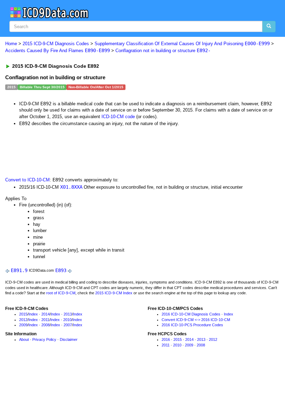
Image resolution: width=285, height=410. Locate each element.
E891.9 (19, 270)
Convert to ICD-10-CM (27, 179)
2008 (45, 325)
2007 (68, 325)
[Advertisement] (129, 151)
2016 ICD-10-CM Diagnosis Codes (191, 314)
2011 (45, 320)
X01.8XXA (71, 187)
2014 (45, 314)
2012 (23, 320)
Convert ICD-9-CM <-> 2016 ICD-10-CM (196, 320)
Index (33, 314)
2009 (23, 325)
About (24, 339)
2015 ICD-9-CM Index (113, 293)
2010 (67, 320)
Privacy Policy (44, 339)
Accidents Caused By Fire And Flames (57, 50)
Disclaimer (69, 339)
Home (11, 43)
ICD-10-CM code (118, 116)
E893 (60, 270)
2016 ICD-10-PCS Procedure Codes (192, 325)
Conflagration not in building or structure (163, 50)
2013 (68, 314)
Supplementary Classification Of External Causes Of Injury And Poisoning (182, 43)
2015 (23, 314)
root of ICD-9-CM (60, 293)
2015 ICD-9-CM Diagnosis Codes (56, 43)
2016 (166, 339)
